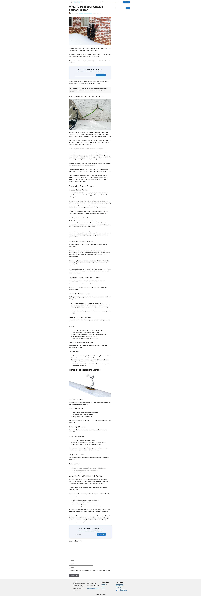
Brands (110, 1)
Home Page (104, 584)
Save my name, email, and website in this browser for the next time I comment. (90, 570)
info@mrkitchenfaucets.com (93, 588)
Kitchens (90, 1)
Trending (99, 1)
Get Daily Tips (126, 1)
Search (127, 8)
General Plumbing (88, 13)
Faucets (81, 13)
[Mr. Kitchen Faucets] (78, 2)
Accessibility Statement (120, 589)
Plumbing (114, 1)
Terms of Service (119, 584)
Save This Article (100, 75)
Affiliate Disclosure (119, 585)
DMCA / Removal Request (121, 590)
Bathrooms (95, 1)
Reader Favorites (105, 1)
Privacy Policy (119, 587)
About (103, 587)
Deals (118, 1)
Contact (103, 589)
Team (103, 585)
